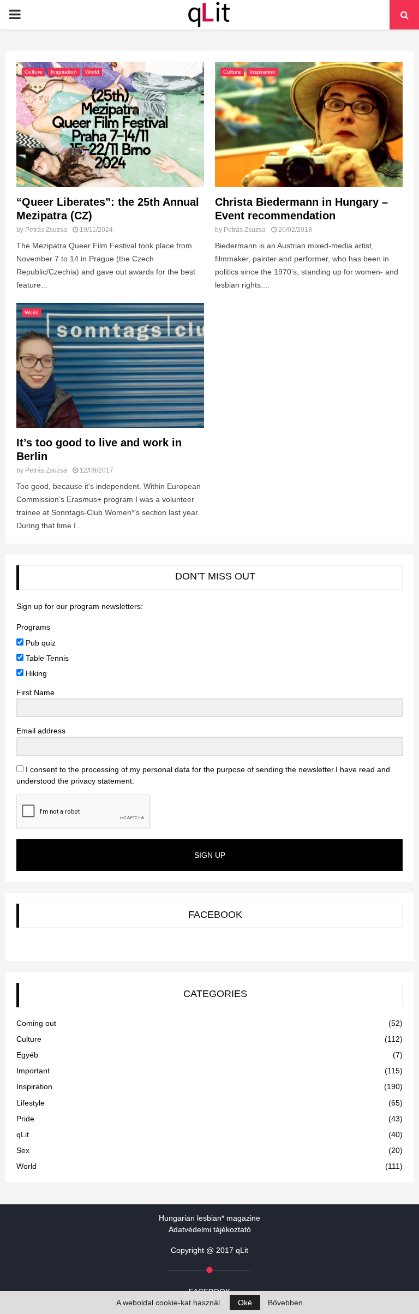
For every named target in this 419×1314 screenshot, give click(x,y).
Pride (25, 1118)
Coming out (36, 1023)
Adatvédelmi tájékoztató (210, 1229)
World (92, 72)
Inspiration (64, 72)
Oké (245, 1302)
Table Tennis (46, 658)
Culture (34, 72)
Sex (22, 1150)
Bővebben (285, 1302)
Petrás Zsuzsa (46, 230)
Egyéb (27, 1054)
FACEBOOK (215, 914)
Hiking (35, 673)
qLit (22, 1134)
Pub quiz (39, 642)
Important (33, 1070)
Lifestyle (30, 1102)
